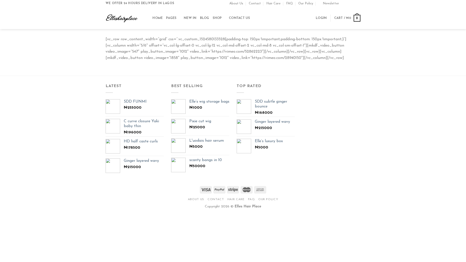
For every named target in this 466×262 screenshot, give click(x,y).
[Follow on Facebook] (344, 3)
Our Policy (305, 3)
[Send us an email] (358, 3)
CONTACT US (239, 18)
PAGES (171, 18)
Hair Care (273, 3)
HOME (157, 18)
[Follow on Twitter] (353, 3)
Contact (255, 3)
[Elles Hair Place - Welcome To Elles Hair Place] (122, 18)
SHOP (217, 18)
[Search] (147, 18)
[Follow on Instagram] (348, 3)
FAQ (289, 3)
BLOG (204, 18)
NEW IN (190, 18)
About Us (236, 3)
